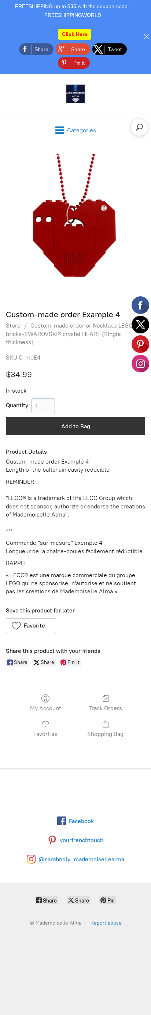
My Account (45, 708)
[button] (31, 625)
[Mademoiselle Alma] (75, 94)
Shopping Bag (105, 733)
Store (13, 325)
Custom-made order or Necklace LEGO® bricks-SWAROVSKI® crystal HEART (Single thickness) (71, 334)
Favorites (45, 733)
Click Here (74, 34)
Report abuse (106, 923)
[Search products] (139, 127)
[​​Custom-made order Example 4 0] (75, 226)
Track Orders (105, 708)
